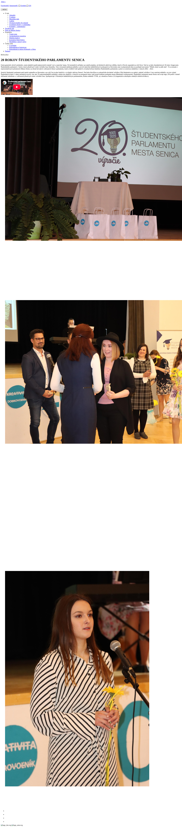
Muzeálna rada (14, 19)
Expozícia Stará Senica (17, 40)
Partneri (7, 51)
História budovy (14, 38)
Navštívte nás (9, 28)
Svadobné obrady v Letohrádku (19, 25)
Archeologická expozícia (17, 36)
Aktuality (12, 15)
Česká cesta (13, 34)
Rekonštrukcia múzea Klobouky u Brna (22, 49)
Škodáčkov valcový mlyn (17, 42)
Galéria (11, 21)
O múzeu (12, 17)
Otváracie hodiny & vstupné (18, 23)
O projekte (12, 45)
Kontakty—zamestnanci (17, 26)
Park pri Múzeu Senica (12, 30)
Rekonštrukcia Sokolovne (17, 47)
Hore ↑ (3, 2)
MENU (4, 9)
